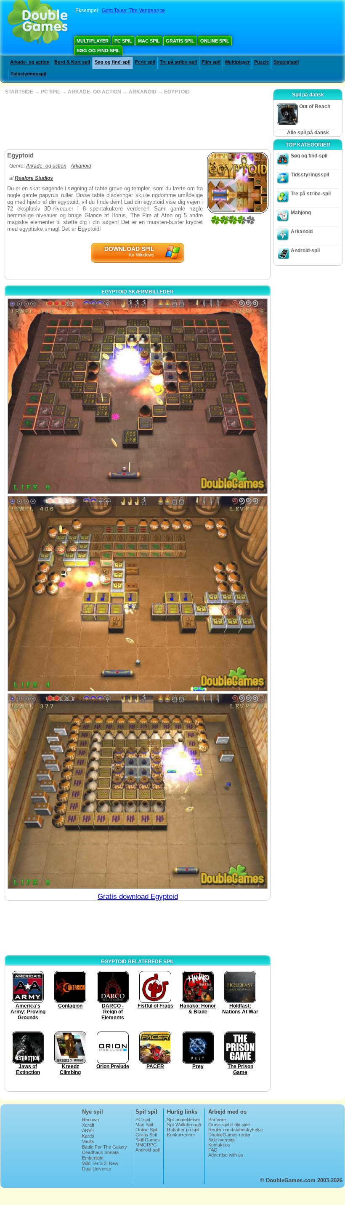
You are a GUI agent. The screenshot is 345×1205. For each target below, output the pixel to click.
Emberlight (93, 1157)
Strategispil (286, 61)
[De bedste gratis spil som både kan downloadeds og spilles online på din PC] (38, 23)
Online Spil (214, 40)
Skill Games (147, 1139)
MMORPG (146, 1144)
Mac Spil (149, 40)
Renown (90, 1119)
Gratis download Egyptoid (138, 897)
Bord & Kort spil (72, 61)
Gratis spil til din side (229, 1124)
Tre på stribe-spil (178, 61)
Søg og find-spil (98, 50)
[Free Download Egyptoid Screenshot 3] (138, 791)
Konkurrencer (181, 1134)
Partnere (217, 1119)
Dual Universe (96, 1168)
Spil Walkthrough (184, 1124)
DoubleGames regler (229, 1134)
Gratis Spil (180, 40)
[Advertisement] (136, 122)
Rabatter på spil (183, 1129)
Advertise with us (225, 1154)
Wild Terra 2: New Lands (100, 1166)
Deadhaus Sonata (100, 1152)
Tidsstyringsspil (28, 73)
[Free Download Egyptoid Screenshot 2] (138, 593)
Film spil (211, 61)
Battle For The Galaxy (104, 1146)
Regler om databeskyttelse (235, 1129)
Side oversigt (221, 1139)
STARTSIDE (19, 92)
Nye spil (92, 1112)
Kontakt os (219, 1144)
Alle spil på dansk (308, 133)
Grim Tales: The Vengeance (133, 10)
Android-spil (305, 250)
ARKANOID (143, 92)
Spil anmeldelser (183, 1119)
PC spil (123, 40)
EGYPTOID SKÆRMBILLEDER (137, 292)
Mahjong (301, 213)
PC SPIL (50, 92)
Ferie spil (145, 61)
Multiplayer (93, 40)
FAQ (213, 1149)
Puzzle (261, 61)
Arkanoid (81, 166)
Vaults (88, 1141)
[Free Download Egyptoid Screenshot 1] (138, 396)
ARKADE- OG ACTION (94, 92)
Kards (88, 1135)
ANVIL (88, 1130)
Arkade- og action (30, 61)
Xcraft (88, 1125)
